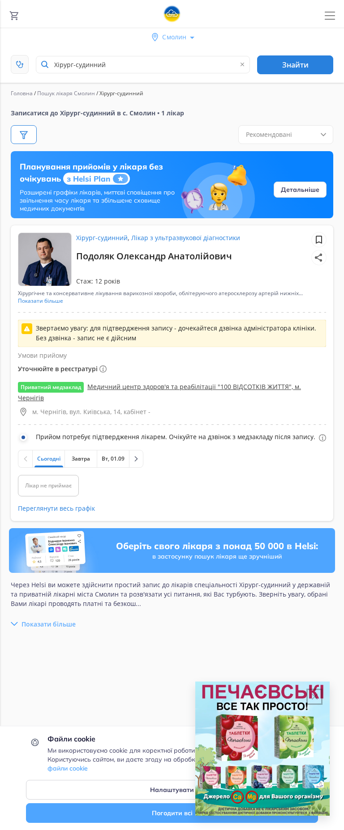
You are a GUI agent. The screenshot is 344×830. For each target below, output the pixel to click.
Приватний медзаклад (51, 387)
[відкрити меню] (330, 16)
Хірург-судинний (102, 237)
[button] (319, 257)
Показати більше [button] (40, 301)
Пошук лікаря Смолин (66, 93)
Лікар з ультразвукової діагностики (185, 237)
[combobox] (143, 64)
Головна (22, 93)
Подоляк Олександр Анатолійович (154, 256)
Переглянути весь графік (56, 508)
